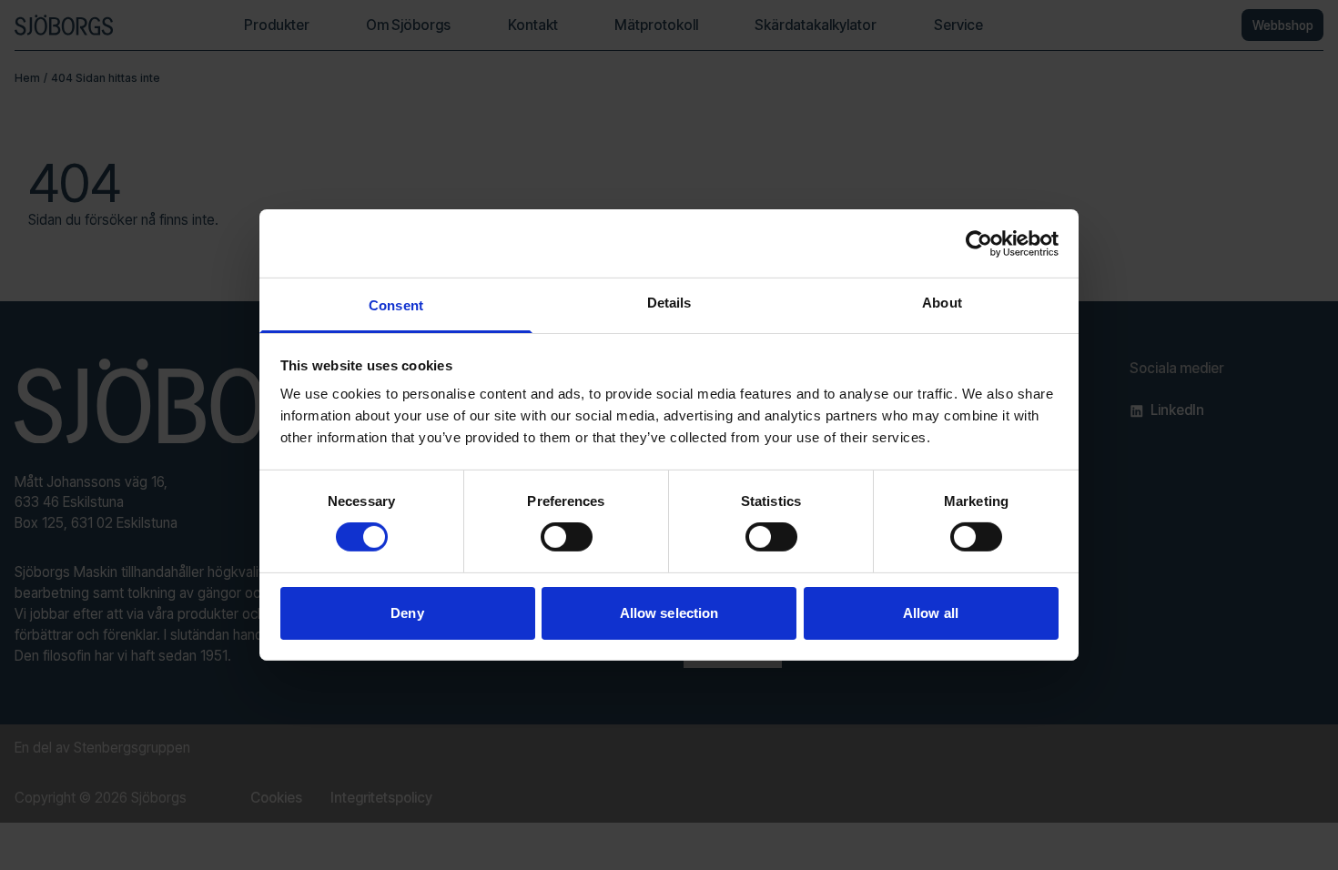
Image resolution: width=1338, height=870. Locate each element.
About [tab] (942, 302)
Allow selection (669, 613)
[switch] (567, 536)
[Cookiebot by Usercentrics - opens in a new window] (979, 243)
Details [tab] (669, 302)
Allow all (930, 613)
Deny (406, 613)
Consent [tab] (396, 305)
